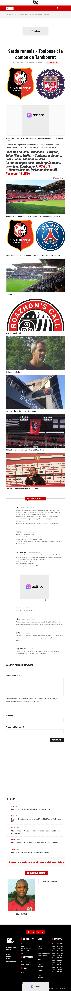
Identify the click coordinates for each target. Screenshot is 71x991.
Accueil (9, 14)
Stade (38, 950)
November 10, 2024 (18, 173)
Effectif (39, 964)
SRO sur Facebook (26, 948)
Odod (17, 507)
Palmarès (39, 948)
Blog (22, 946)
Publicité (8, 949)
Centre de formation (42, 955)
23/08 (13, 840)
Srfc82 (18, 633)
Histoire (39, 946)
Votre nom (9, 716)
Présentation (40, 943)
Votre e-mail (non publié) (15, 727)
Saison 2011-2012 (57, 960)
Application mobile (11, 961)
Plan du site (9, 956)
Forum (23, 943)
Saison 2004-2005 (57, 943)
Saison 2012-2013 (57, 962)
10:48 (13, 816)
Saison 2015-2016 (57, 969)
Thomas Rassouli (18, 62)
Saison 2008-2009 (57, 953)
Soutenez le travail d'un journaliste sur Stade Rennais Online (36, 862)
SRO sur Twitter (25, 950)
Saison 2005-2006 (57, 946)
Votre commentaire (13, 675)
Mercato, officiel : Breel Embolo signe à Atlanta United (30, 852)
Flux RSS (8, 958)
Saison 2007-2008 (57, 950)
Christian (18, 532)
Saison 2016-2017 (57, 971)
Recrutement (53, 988)
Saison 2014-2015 (57, 967)
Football (23, 972)
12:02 (12, 806)
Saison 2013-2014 (57, 964)
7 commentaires (52, 63)
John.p (18, 619)
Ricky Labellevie (21, 552)
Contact (8, 951)
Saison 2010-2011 (57, 957)
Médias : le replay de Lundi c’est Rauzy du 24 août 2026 (30, 809)
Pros (15, 14)
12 (18, 828)
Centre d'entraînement (43, 953)
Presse (8, 954)
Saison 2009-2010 (57, 955)
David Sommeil (21, 914)
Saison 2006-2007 (57, 948)
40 (19, 840)
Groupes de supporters (27, 961)
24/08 (13, 828)
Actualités (40, 966)
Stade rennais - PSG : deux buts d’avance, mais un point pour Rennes (35, 843)
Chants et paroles (26, 964)
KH (16, 608)
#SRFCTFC (45, 166)
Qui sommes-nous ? (11, 947)
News (22, 953)
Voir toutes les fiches (50, 881)
